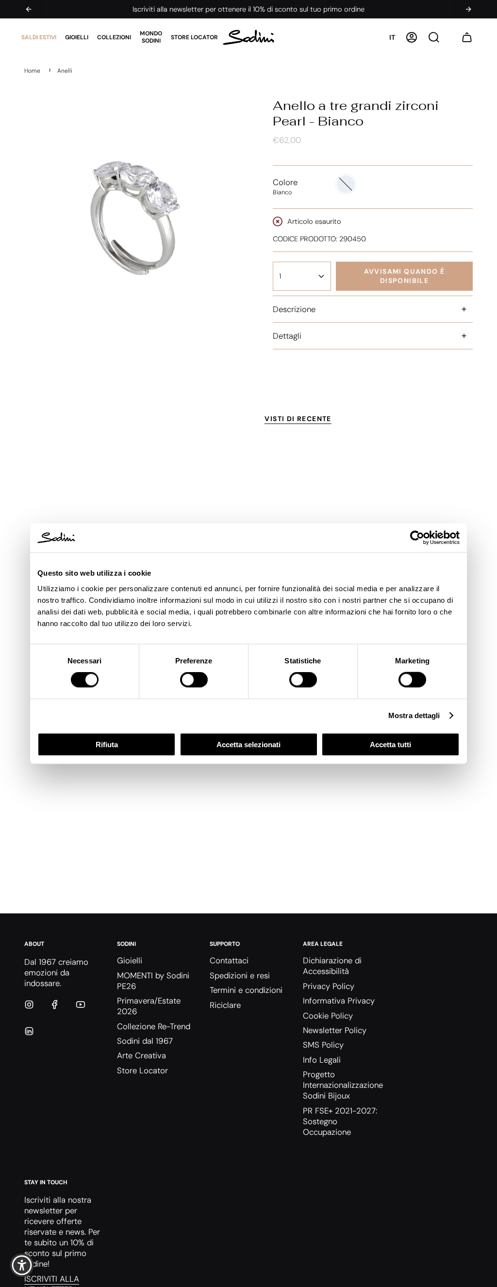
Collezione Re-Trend (153, 1026)
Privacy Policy (328, 986)
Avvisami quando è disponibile (404, 276)
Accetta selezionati (248, 744)
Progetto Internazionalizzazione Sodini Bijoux (343, 1085)
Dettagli (287, 335)
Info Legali (322, 1059)
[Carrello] (467, 37)
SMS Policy (323, 1044)
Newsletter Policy (334, 1030)
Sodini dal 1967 (145, 1041)
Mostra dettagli (414, 715)
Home (32, 71)
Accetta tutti (390, 744)
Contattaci (229, 960)
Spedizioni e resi (240, 975)
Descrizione (294, 309)
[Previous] (28, 9)
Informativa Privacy (339, 1000)
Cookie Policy (328, 1015)
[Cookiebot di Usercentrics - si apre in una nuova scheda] (417, 538)
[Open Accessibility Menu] (22, 1265)
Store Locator (142, 1070)
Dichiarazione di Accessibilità (332, 965)
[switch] (194, 680)
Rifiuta (107, 744)
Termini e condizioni (246, 990)
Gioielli (129, 960)
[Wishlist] (450, 37)
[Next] (468, 9)
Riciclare (225, 1005)
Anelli (64, 71)
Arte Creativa (141, 1055)
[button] (39, 37)
